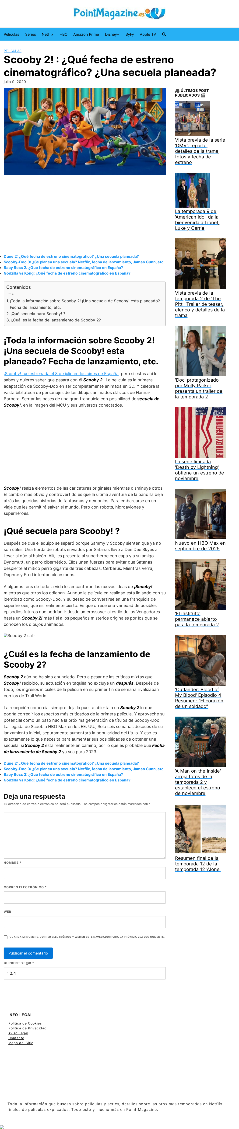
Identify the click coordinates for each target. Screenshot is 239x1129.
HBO (63, 34)
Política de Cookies (25, 1023)
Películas (11, 34)
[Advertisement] (85, 215)
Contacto (16, 1038)
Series (30, 34)
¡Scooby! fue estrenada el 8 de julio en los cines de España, (62, 373)
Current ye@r (19, 963)
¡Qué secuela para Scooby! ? (38, 313)
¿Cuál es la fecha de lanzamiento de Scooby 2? (56, 319)
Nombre (12, 862)
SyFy (130, 34)
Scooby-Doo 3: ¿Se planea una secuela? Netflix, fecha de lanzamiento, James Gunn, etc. (84, 262)
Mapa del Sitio (20, 1043)
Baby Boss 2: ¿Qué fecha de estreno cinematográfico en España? (63, 267)
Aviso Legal (18, 1033)
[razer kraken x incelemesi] (119, 1127)
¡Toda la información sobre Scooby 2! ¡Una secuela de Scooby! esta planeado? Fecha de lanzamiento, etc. (85, 304)
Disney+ (112, 34)
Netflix (47, 34)
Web (7, 911)
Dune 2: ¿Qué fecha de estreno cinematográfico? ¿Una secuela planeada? (71, 256)
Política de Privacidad (27, 1028)
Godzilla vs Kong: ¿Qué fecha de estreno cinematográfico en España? (67, 273)
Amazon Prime (86, 34)
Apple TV (148, 34)
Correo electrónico (25, 887)
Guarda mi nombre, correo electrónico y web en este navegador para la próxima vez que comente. (87, 936)
